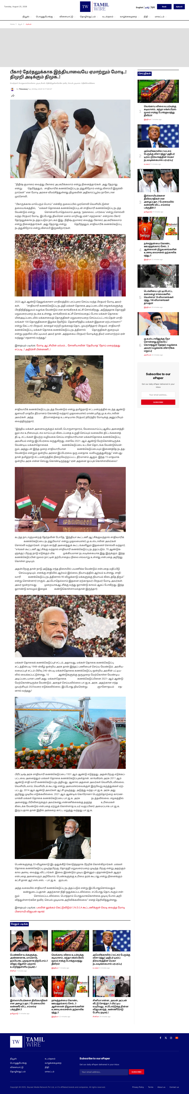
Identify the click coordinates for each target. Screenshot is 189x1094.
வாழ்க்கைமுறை (128, 17)
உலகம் (96, 968)
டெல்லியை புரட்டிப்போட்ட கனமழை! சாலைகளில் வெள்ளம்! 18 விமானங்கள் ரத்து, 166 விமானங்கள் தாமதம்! (159, 297)
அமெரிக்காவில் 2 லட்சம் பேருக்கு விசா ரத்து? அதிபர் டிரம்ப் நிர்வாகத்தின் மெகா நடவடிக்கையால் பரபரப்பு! (111, 959)
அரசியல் (147, 355)
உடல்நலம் (107, 17)
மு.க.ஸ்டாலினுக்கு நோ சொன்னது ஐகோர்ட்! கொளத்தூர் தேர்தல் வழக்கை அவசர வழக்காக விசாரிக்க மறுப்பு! (160, 345)
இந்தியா (55, 968)
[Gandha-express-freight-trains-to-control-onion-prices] (70, 940)
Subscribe (158, 402)
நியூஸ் (26, 17)
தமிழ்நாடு (14, 1014)
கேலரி (164, 7)
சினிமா (13, 971)
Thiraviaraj (23, 89)
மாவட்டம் (159, 17)
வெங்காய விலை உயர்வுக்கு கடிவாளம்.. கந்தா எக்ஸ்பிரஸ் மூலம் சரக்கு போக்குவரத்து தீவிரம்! (67, 959)
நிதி (146, 17)
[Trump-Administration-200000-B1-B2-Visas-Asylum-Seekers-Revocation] (111, 940)
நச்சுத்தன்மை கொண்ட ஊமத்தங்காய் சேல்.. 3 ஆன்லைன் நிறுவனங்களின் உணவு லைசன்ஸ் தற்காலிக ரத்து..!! (67, 1006)
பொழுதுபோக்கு (44, 17)
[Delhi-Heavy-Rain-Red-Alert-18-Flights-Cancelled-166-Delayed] (158, 276)
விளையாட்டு (66, 17)
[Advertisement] (94, 47)
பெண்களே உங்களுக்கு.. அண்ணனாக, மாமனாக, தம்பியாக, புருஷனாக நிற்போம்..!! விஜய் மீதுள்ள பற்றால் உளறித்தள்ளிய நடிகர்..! (29, 961)
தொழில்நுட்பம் (88, 17)
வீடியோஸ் (179, 7)
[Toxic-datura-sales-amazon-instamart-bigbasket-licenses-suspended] (70, 986)
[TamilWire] (94, 6)
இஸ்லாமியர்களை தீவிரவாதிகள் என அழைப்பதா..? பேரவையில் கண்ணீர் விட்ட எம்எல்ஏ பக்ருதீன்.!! (29, 1005)
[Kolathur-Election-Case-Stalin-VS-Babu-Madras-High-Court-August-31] (158, 323)
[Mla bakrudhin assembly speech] (29, 986)
